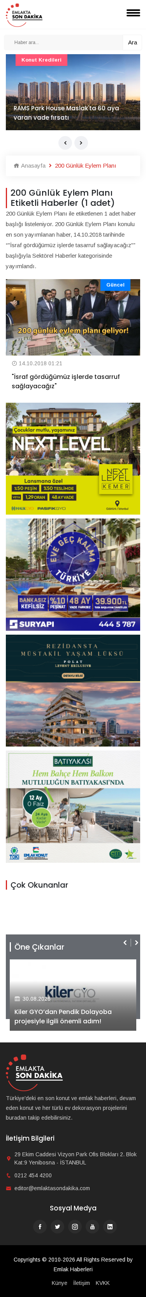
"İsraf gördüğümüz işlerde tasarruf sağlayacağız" (66, 381)
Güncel (115, 285)
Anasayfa (32, 165)
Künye (59, 1283)
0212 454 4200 (33, 1175)
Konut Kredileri (41, 60)
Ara (132, 42)
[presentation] (65, 143)
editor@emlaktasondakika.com (52, 1188)
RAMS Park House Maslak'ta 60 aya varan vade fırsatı (66, 113)
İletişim (81, 1283)
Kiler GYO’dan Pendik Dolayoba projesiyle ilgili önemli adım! (63, 1016)
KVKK (103, 1283)
